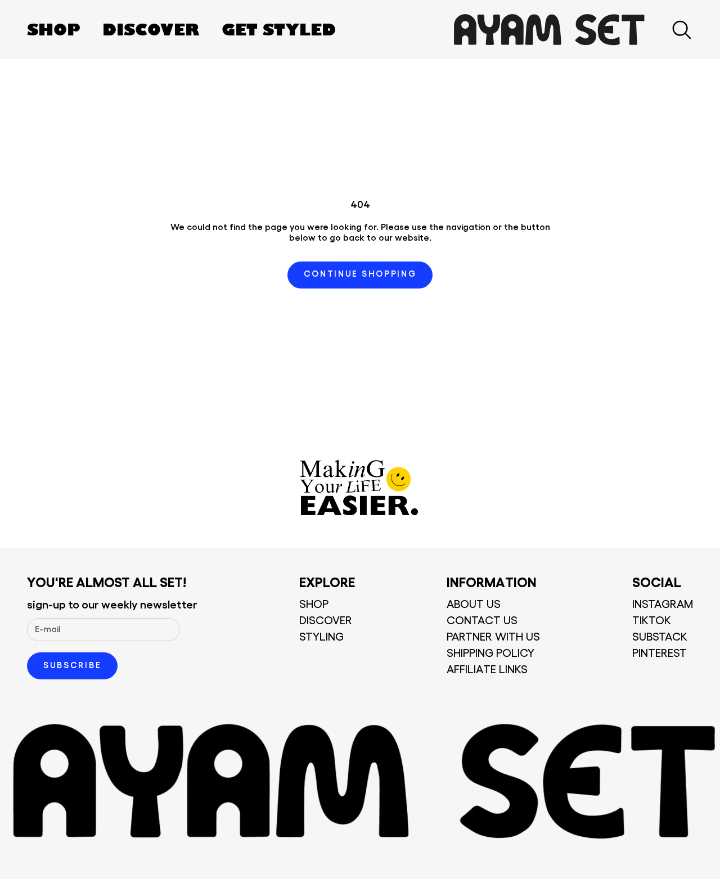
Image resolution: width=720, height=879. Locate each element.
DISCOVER (150, 29)
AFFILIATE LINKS (487, 669)
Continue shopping (360, 274)
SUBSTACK (659, 637)
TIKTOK (651, 620)
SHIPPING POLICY (490, 653)
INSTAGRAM (662, 604)
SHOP (53, 29)
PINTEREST (659, 653)
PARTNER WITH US (493, 637)
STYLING (321, 637)
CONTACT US (482, 620)
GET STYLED (279, 29)
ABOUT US (474, 604)
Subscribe (72, 665)
